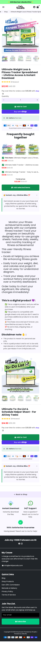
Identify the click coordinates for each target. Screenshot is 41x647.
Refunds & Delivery (9, 588)
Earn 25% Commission (11, 585)
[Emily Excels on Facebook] (19, 543)
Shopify (34, 632)
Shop (6, 12)
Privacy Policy (7, 591)
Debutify (24, 634)
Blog (3, 578)
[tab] (20, 195)
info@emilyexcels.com (12, 565)
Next (37, 35)
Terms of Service (9, 595)
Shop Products (8, 581)
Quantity (5, 96)
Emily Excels (19, 632)
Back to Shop (20, 494)
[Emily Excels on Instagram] (22, 543)
